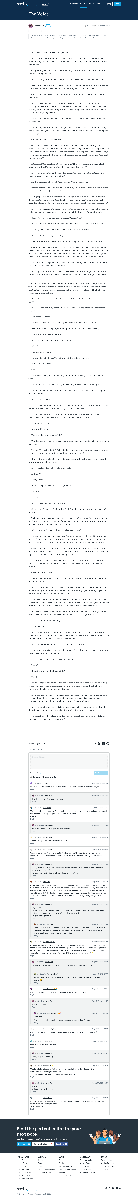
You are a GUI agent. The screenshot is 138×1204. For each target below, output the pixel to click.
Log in (117, 4)
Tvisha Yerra (47, 1041)
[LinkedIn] (113, 1188)
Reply (32, 789)
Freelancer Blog (65, 1175)
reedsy (28, 4)
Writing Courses (65, 1166)
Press (40, 1166)
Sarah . (45, 783)
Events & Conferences (68, 1169)
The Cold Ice (47, 1098)
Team (40, 1163)
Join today (22, 1144)
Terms (23, 1194)
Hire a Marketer (23, 1169)
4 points (39, 783)
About (40, 1160)
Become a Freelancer (46, 1169)
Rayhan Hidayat (49, 942)
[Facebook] (116, 1188)
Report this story (35, 749)
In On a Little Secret (86, 38)
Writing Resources (87, 1172)
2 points (43, 924)
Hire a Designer (23, 1166)
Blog (61, 1160)
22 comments (103, 26)
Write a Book (85, 1163)
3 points (39, 808)
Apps (44, 4)
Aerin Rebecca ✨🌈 (50, 989)
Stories (83, 4)
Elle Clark (46, 882)
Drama (44, 31)
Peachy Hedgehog (49, 1029)
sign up (41, 773)
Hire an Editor (22, 1163)
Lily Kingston (47, 837)
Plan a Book (84, 1166)
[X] (106, 1188)
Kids (37, 31)
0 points (41, 1083)
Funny (31, 31)
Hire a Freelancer (24, 1160)
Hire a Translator (23, 1175)
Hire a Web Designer (25, 1178)
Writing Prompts (107, 1163)
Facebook (60, 1144)
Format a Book (86, 1169)
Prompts (74, 4)
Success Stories (44, 1172)
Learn (91, 4)
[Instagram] (109, 1188)
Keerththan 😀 (48, 1066)
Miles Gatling (47, 850)
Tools (99, 4)
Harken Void (49, 796)
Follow (48, 25)
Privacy (31, 1194)
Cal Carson (47, 808)
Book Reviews (106, 1160)
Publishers (105, 1169)
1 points (41, 796)
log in (49, 773)
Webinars (62, 1172)
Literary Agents (107, 1166)
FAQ (18, 1194)
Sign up (108, 4)
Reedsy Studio (86, 1160)
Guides (61, 1163)
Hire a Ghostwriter (24, 1172)
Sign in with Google (42, 1144)
